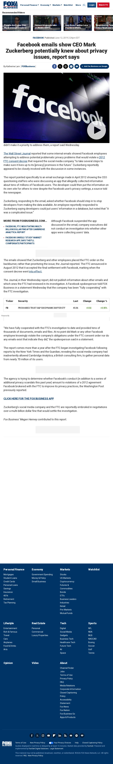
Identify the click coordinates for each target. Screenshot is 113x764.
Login (91, 5)
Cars (6, 639)
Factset (90, 746)
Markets (56, 5)
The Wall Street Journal (17, 153)
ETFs (62, 595)
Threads (65, 66)
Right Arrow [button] (107, 23)
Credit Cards (9, 581)
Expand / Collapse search (84, 5)
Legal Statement (56, 749)
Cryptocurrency (67, 581)
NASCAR (92, 639)
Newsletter (71, 735)
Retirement (9, 599)
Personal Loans (11, 585)
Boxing (91, 642)
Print (71, 66)
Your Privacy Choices (62, 743)
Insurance (8, 592)
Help (76, 743)
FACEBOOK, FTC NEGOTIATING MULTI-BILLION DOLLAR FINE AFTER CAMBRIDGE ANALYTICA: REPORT (25, 229)
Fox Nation (65, 710)
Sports (92, 623)
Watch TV (103, 5)
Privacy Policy (66, 678)
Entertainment (10, 628)
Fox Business (11, 5)
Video (35, 662)
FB (7, 308)
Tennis (91, 653)
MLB (90, 635)
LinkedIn (59, 735)
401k (6, 595)
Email (76, 66)
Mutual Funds (66, 613)
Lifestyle (9, 623)
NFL (90, 628)
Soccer (91, 646)
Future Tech (65, 646)
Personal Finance (28, 5)
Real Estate (38, 623)
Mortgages (9, 574)
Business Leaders (68, 599)
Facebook (38, 38)
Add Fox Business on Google (95, 66)
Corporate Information (70, 689)
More (78, 5)
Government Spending (42, 574)
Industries (64, 602)
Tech (63, 623)
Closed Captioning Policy (92, 743)
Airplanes (8, 642)
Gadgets (64, 635)
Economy (44, 5)
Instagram (43, 735)
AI (61, 649)
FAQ (62, 682)
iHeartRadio (82, 735)
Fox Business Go (67, 714)
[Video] (56, 108)
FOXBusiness (28, 66)
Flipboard (54, 735)
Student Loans (10, 578)
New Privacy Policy (37, 743)
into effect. (35, 271)
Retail (62, 606)
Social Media (66, 632)
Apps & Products (67, 717)
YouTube (48, 735)
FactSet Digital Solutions (39, 749)
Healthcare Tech (67, 642)
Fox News (64, 707)
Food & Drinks (10, 646)
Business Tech (66, 639)
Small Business (39, 581)
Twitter (60, 66)
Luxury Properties (40, 635)
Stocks (63, 574)
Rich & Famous (10, 632)
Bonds (63, 592)
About (63, 662)
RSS (65, 735)
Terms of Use (66, 675)
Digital (63, 628)
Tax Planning (9, 602)
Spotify (76, 735)
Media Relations (67, 685)
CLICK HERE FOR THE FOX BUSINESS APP (29, 398)
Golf (90, 649)
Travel (6, 635)
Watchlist (68, 5)
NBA (90, 632)
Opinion (8, 662)
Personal (36, 628)
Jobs (62, 671)
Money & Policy (39, 578)
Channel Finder (67, 668)
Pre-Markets (66, 610)
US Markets (65, 578)
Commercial (37, 632)
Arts (6, 649)
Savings (7, 588)
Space (63, 653)
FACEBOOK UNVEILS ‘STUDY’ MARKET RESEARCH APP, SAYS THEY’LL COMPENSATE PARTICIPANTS (23, 240)
